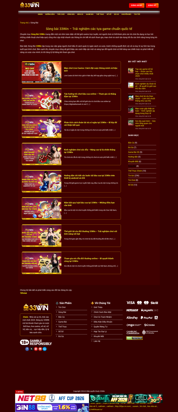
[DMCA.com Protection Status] (134, 338)
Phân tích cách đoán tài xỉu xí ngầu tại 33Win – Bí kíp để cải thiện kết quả (90, 123)
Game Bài (89, 14)
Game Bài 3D (133, 152)
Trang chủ (24, 23)
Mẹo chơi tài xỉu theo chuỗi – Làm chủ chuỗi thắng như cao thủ (145, 98)
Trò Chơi (61, 14)
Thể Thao (100, 14)
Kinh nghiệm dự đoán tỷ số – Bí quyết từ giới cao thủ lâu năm (145, 86)
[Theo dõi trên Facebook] (27, 349)
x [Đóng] (19, 392)
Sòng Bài (71, 14)
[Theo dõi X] (32, 349)
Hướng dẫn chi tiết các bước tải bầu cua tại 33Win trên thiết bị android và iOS (89, 176)
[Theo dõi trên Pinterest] (36, 349)
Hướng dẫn (49, 14)
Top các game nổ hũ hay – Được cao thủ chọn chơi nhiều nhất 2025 (144, 72)
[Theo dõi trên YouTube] (40, 349)
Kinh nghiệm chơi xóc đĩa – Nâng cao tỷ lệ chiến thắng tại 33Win (89, 151)
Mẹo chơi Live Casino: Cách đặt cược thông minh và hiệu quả (90, 69)
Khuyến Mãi (126, 14)
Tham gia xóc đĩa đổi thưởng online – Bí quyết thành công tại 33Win (89, 259)
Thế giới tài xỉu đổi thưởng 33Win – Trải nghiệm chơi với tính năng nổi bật (90, 232)
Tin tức (137, 14)
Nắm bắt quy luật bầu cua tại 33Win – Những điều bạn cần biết (89, 204)
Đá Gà (116, 14)
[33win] (32, 5)
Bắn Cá (80, 14)
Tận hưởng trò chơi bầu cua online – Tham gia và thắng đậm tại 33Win (90, 95)
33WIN (40, 14)
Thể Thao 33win (135, 171)
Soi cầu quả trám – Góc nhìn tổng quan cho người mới (145, 123)
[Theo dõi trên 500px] (45, 349)
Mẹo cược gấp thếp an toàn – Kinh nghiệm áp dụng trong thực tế (145, 110)
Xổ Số (109, 14)
